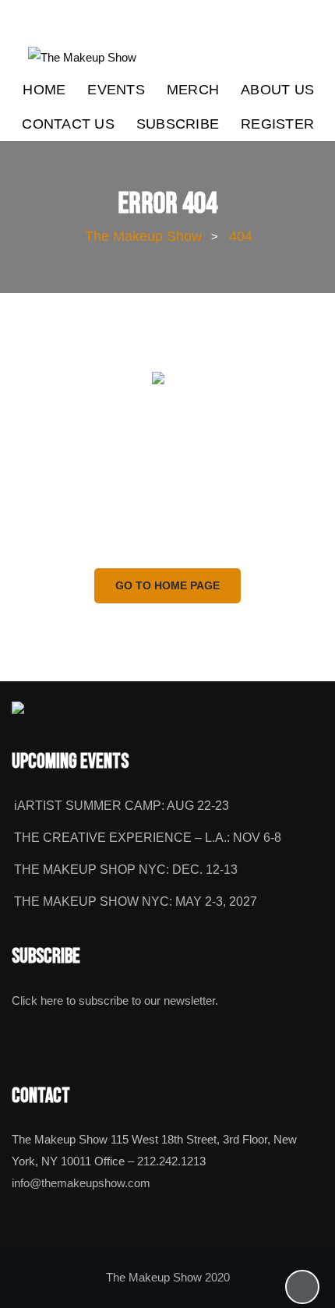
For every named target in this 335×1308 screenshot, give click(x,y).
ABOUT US (277, 89)
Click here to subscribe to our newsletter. (115, 1001)
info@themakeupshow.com (81, 1183)
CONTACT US (68, 124)
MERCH (193, 89)
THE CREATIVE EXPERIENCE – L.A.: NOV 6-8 (147, 837)
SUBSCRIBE (177, 124)
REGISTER (277, 124)
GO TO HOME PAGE (167, 585)
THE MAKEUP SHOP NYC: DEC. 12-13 (126, 869)
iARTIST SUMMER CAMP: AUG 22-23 (121, 805)
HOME (44, 89)
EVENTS (116, 89)
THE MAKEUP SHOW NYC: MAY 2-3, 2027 (135, 901)
